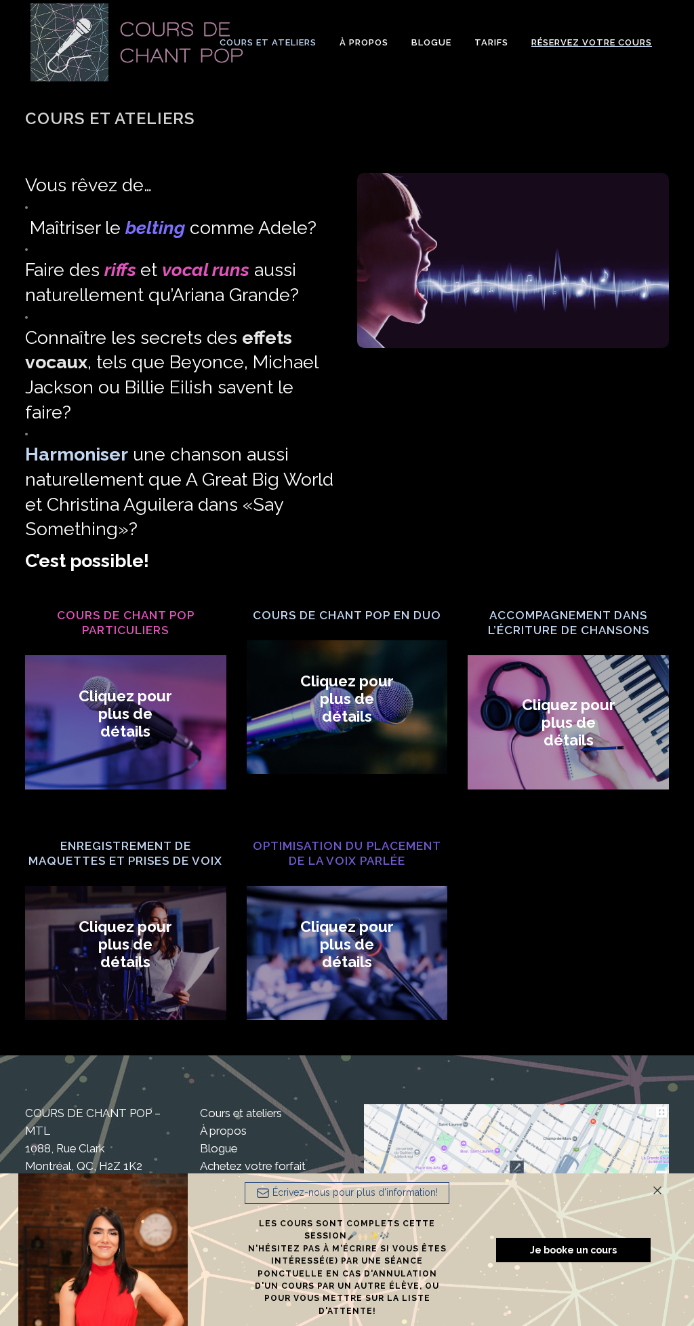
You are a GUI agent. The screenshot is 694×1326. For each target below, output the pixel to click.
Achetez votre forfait (253, 1166)
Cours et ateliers (241, 1113)
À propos (223, 1130)
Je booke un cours (573, 1250)
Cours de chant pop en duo (347, 615)
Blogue (218, 1148)
